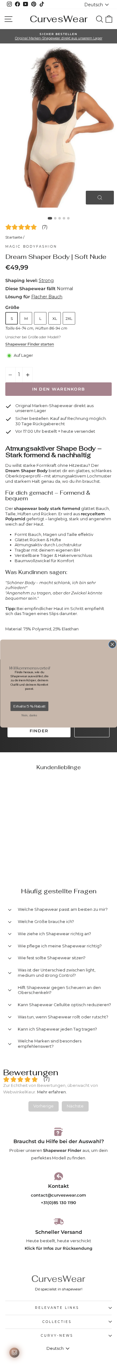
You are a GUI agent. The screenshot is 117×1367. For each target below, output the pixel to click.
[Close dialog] (112, 644)
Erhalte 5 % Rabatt (29, 706)
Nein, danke (29, 715)
